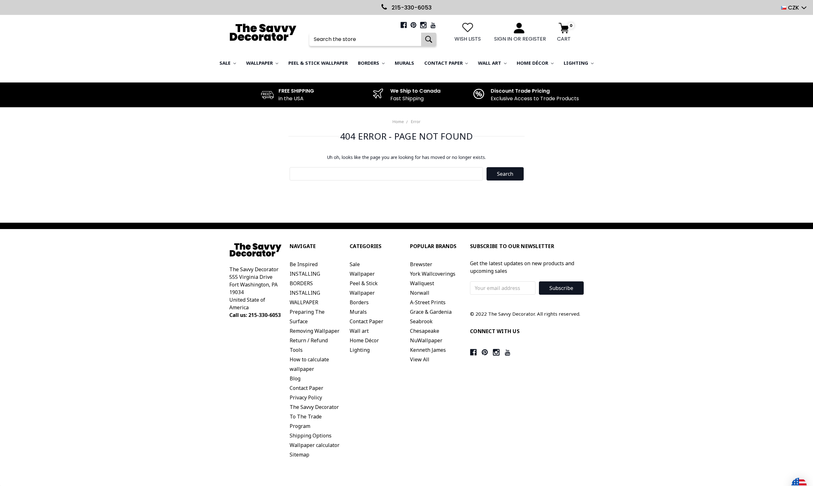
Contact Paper (444, 63)
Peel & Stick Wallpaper (318, 63)
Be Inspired (304, 264)
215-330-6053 (411, 7)
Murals (404, 63)
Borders (369, 63)
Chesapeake (424, 330)
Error (415, 121)
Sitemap (299, 454)
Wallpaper (260, 63)
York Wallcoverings (432, 273)
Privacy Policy (306, 397)
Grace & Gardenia (431, 311)
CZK (793, 7)
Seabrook (421, 321)
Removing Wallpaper (314, 330)
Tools (296, 349)
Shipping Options (311, 435)
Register (534, 39)
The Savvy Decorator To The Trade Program (314, 417)
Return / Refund (309, 340)
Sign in (503, 39)
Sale (225, 63)
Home (398, 121)
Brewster (421, 264)
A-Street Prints (428, 302)
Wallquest (422, 283)
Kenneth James (428, 349)
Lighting (576, 63)
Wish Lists (467, 39)
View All (419, 359)
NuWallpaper (426, 340)
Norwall (419, 292)
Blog (295, 378)
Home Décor (533, 63)
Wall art (490, 63)
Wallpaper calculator (314, 445)
